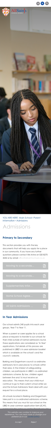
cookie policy (33, 416)
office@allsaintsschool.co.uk (32, 258)
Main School (25, 217)
